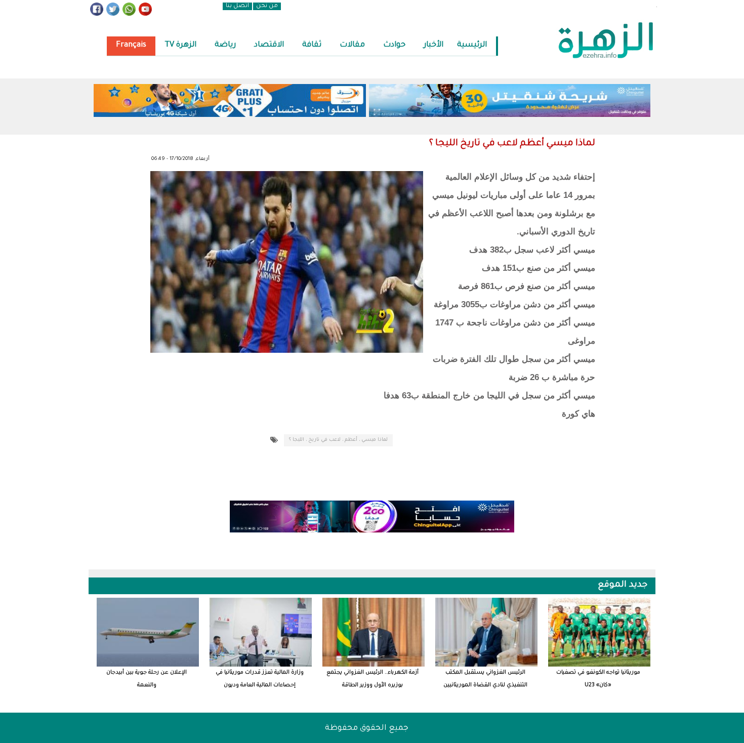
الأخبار (433, 45)
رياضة (225, 45)
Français (131, 45)
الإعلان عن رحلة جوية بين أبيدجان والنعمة (146, 679)
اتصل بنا (237, 6)
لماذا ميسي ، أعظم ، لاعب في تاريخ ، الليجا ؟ (338, 440)
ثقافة (311, 45)
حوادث (394, 45)
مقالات (352, 45)
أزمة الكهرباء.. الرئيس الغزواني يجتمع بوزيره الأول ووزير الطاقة (372, 679)
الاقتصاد (269, 45)
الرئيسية (472, 45)
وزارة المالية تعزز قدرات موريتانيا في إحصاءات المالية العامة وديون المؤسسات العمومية (260, 679)
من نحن (267, 6)
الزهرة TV (180, 45)
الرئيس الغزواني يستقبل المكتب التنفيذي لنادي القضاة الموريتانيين (485, 679)
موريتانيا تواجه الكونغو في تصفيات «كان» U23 (598, 679)
